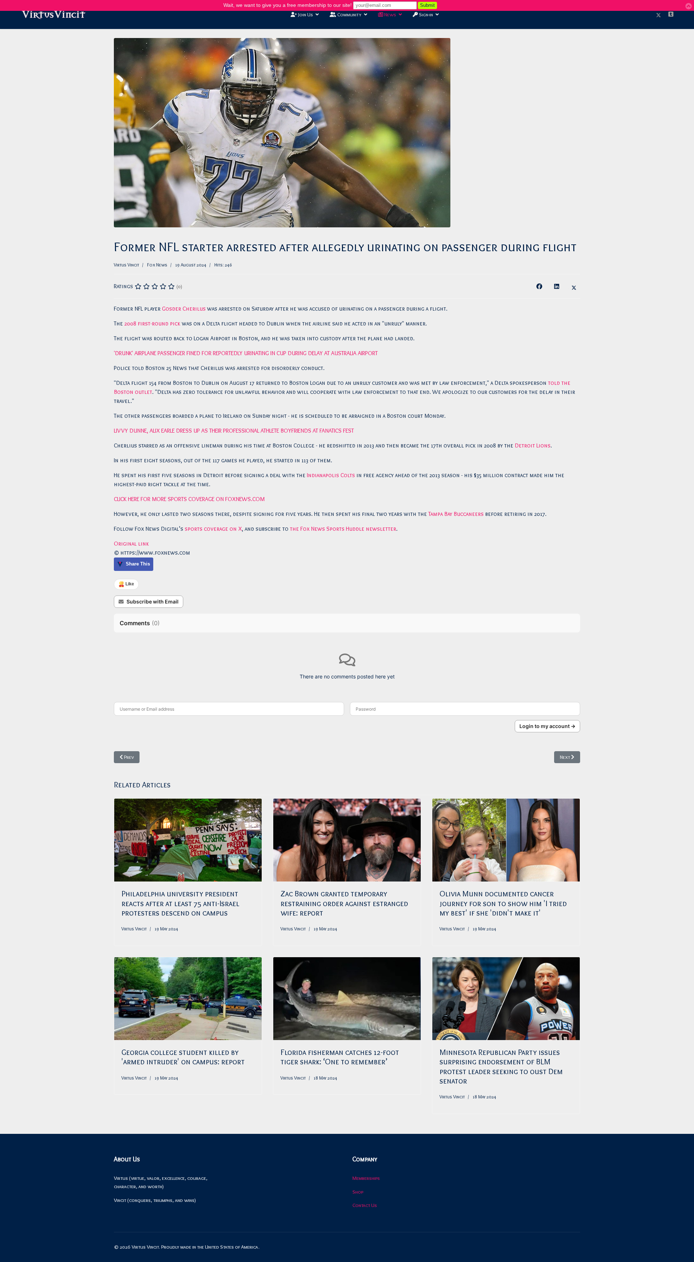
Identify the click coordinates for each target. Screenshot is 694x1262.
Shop (357, 1192)
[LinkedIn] (557, 286)
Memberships (366, 1178)
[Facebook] (539, 286)
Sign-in (425, 14)
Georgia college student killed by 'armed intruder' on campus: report (183, 1057)
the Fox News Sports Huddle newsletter (342, 528)
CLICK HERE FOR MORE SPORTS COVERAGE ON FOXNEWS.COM (189, 499)
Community (348, 14)
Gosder (172, 308)
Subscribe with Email (153, 601)
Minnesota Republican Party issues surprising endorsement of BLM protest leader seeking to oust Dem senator (501, 1066)
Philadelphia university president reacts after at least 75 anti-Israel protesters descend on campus (180, 903)
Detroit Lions (533, 445)
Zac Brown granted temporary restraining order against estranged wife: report (344, 903)
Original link (131, 543)
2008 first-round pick (152, 323)
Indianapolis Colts (331, 475)
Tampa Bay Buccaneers (456, 513)
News (389, 14)
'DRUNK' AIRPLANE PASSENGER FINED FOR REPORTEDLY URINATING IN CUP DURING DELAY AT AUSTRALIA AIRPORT (246, 353)
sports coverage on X (213, 528)
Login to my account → (547, 726)
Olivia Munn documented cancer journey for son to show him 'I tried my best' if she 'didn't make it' (503, 903)
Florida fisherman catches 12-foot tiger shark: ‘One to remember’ (339, 1057)
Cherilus (195, 308)
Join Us (305, 14)
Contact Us (364, 1205)
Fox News (157, 265)
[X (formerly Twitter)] (574, 286)
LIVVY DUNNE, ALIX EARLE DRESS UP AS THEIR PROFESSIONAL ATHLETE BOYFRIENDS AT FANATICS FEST (234, 430)
